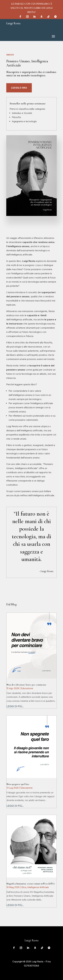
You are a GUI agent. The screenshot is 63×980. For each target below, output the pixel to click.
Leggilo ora (19, 87)
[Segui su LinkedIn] (34, 16)
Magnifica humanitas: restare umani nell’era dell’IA (31, 883)
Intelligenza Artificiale (38, 887)
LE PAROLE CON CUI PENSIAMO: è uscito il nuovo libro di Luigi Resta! (32, 8)
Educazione (27, 688)
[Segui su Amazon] (41, 16)
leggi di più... (15, 706)
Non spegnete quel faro (18, 784)
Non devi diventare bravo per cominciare (26, 684)
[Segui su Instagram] (27, 16)
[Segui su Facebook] (20, 16)
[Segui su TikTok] (48, 16)
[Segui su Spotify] (55, 16)
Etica (24, 887)
